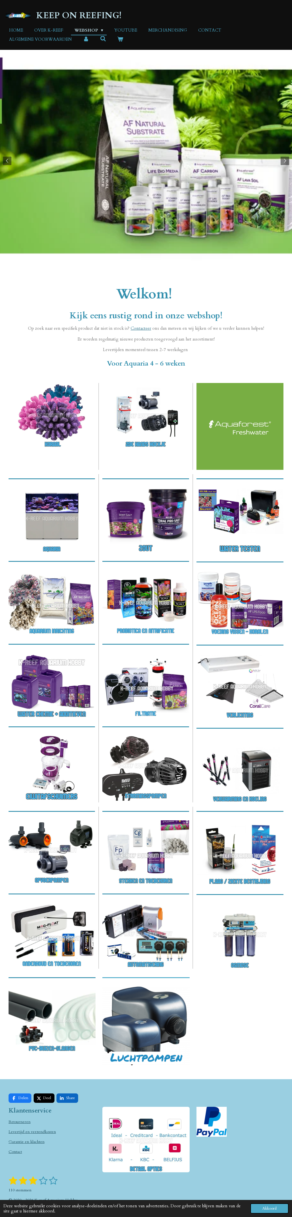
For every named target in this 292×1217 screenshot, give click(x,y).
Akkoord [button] (269, 1208)
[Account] (86, 39)
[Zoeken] (103, 39)
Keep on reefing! (78, 15)
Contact (15, 1151)
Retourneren (20, 1121)
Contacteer (141, 328)
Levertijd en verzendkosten (32, 1131)
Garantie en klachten (26, 1141)
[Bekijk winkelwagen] (120, 39)
